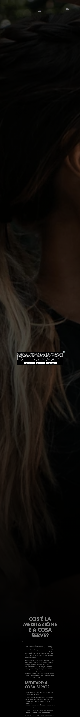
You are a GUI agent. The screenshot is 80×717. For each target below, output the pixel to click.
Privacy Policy (51, 359)
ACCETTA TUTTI (29, 363)
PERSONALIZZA (51, 363)
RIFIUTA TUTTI (40, 363)
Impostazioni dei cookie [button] (56, 358)
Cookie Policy (41, 359)
